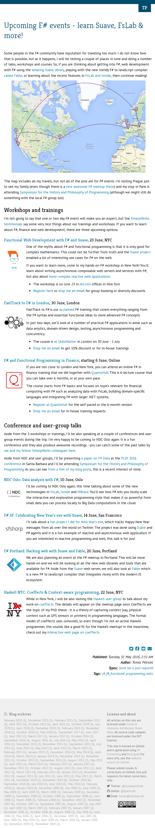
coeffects (46, 604)
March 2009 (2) (50, 792)
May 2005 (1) (31, 820)
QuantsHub (99, 372)
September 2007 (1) (52, 804)
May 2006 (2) (25, 816)
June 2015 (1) (25, 748)
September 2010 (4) (16, 784)
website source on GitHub (124, 760)
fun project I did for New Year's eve (76, 521)
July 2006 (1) (84, 812)
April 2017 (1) (17, 736)
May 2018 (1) (48, 732)
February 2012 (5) (49, 772)
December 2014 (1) (63, 752)
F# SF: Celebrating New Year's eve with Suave (43, 515)
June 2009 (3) (91, 788)
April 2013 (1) (17, 764)
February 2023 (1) (65, 720)
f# (107, 673)
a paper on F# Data (95, 458)
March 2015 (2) (82, 748)
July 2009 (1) (73, 788)
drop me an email (71, 290)
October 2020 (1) (82, 724)
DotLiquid (133, 754)
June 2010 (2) (57, 784)
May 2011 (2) (84, 776)
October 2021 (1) (39, 724)
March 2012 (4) (26, 772)
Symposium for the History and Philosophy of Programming (64, 192)
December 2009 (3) (51, 788)
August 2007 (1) (77, 804)
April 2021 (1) (60, 724)
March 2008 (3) (26, 800)
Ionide (65, 491)
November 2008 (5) (29, 796)
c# (103, 673)
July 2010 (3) (39, 784)
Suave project (140, 252)
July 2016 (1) (62, 740)
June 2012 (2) (85, 768)
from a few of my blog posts (69, 469)
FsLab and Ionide (98, 75)
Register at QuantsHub (50, 404)
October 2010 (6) (80, 780)
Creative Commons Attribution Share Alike (124, 728)
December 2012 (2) (16, 768)
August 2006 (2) (64, 812)
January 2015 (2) (38, 752)
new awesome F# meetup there (90, 186)
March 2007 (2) (37, 808)
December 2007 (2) (74, 800)
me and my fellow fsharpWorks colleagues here (39, 450)
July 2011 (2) (47, 776)
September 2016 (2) (16, 740)
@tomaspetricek (132, 786)
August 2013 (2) (78, 760)
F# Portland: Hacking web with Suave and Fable (44, 551)
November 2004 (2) (48, 824)
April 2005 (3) (49, 820)
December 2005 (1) (66, 816)
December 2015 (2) (29, 744)
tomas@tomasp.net (131, 796)
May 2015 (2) (44, 748)
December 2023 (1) (40, 720)
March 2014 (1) (26, 756)
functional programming (128, 673)
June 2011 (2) (65, 776)
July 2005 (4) (88, 816)
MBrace (83, 491)
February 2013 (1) (60, 764)
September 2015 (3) (81, 744)
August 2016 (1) (41, 740)
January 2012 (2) (72, 772)
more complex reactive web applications (79, 276)
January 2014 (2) (48, 756)
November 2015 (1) (55, 744)
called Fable (13, 75)
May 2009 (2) (12, 792)
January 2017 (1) (59, 736)
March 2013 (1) (37, 764)
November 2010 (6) (55, 780)
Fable (136, 568)
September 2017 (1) (71, 732)
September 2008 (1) (79, 796)
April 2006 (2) (43, 816)
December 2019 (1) (48, 728)
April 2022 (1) (17, 724)
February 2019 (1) (73, 728)
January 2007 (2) (83, 808)
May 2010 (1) (76, 784)
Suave (141, 527)
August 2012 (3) (64, 768)
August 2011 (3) (27, 776)
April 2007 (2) (17, 808)
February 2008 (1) (49, 800)
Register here (43, 290)
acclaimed (66, 309)
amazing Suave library (48, 70)
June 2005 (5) (12, 820)
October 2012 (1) (41, 768)
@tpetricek (128, 791)
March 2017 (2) (37, 736)
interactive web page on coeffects (73, 632)
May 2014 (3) (85, 752)
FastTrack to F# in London (26, 302)
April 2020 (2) (25, 728)
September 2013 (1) (53, 760)
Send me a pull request (135, 668)
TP (144, 7)
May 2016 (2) (80, 740)
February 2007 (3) (60, 808)
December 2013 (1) (72, 756)
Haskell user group (107, 598)
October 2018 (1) (27, 732)
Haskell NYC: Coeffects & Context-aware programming (51, 592)
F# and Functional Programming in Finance (41, 360)
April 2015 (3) (62, 748)
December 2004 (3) (21, 824)
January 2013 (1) (84, 764)
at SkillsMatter (65, 341)
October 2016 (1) (82, 736)
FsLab (54, 491)
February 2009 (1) (73, 792)
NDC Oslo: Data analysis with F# (31, 479)
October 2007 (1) (27, 804)
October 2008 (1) (54, 796)
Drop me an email (46, 348)
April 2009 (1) (30, 792)
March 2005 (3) (69, 820)
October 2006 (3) (41, 812)
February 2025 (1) (15, 720)
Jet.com (85, 284)
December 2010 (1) (29, 780)
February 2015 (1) (15, 752)
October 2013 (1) (27, 760)
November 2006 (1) (16, 812)
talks (149, 673)
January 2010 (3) (27, 788)
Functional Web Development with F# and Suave (46, 240)
